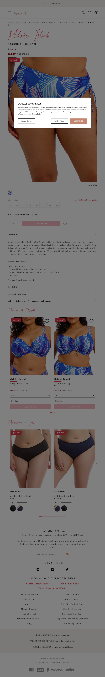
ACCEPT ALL (78, 121)
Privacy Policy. (36, 114)
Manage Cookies (26, 121)
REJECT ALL (59, 121)
